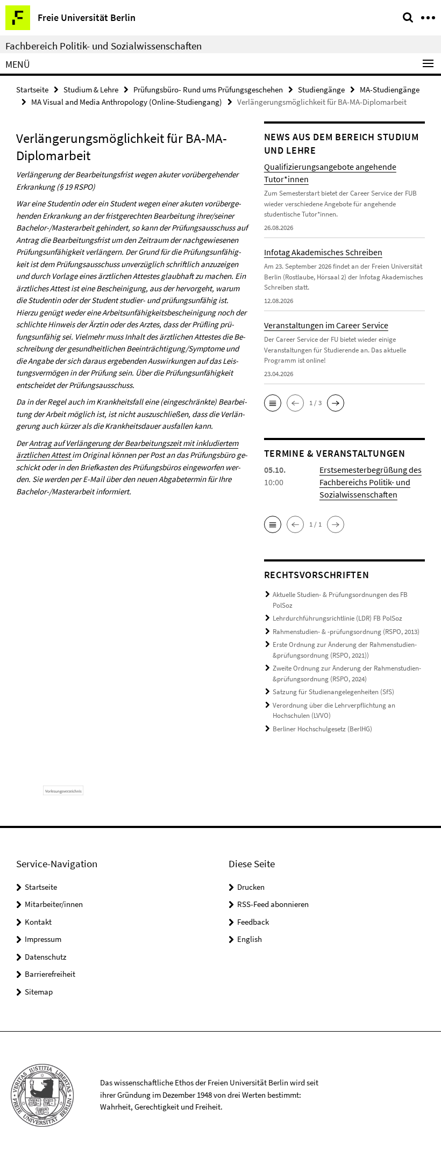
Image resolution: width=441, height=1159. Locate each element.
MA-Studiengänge (389, 89)
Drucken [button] (251, 887)
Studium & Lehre (90, 89)
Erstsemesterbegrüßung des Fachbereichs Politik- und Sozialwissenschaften (370, 482)
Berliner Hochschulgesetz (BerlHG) (322, 728)
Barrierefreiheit (50, 974)
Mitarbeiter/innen (54, 904)
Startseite (32, 89)
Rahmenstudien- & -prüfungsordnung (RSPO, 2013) (346, 631)
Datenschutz (45, 957)
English (249, 939)
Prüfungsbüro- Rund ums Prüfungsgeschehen (208, 89)
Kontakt (38, 922)
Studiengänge (321, 89)
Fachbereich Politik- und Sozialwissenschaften (103, 45)
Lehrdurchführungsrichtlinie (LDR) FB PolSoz (337, 618)
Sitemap (39, 992)
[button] (272, 403)
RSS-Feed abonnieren (273, 904)
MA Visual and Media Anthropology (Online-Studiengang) (126, 102)
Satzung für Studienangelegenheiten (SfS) (333, 691)
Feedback (253, 922)
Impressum (43, 939)
